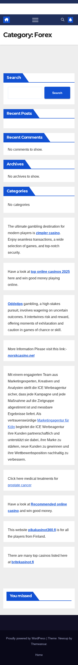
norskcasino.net (21, 355)
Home (39, 655)
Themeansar (38, 644)
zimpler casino (48, 233)
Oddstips (15, 304)
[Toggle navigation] (35, 19)
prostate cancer (19, 485)
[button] (62, 20)
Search (14, 77)
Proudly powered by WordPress (26, 638)
